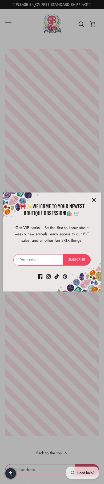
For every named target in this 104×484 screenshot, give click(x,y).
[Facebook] (40, 276)
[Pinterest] (65, 276)
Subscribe (76, 259)
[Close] (94, 200)
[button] (10, 473)
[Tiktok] (56, 276)
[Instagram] (48, 276)
